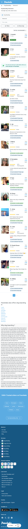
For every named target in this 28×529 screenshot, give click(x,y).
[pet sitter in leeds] (14, 96)
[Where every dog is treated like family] (14, 199)
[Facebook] (2, 517)
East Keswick (4, 316)
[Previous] (11, 295)
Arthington (3, 320)
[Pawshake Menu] (1, 2)
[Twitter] (5, 517)
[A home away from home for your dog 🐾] (14, 148)
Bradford (3, 312)
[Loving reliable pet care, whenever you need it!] (14, 54)
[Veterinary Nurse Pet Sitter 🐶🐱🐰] (14, 251)
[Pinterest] (11, 517)
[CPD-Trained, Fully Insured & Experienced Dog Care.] (14, 216)
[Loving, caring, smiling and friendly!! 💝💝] (14, 234)
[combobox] (14, 15)
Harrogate (3, 310)
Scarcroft (3, 318)
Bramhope (3, 321)
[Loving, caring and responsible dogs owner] (14, 166)
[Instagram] (8, 517)
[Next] (17, 295)
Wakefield (3, 313)
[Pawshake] (8, 2)
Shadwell (3, 315)
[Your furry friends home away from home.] (14, 78)
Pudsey (3, 309)
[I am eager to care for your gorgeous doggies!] (14, 284)
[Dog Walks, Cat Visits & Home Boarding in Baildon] (14, 184)
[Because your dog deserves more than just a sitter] (14, 131)
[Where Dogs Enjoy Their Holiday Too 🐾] (14, 268)
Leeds (2, 307)
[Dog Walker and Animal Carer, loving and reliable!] (14, 113)
